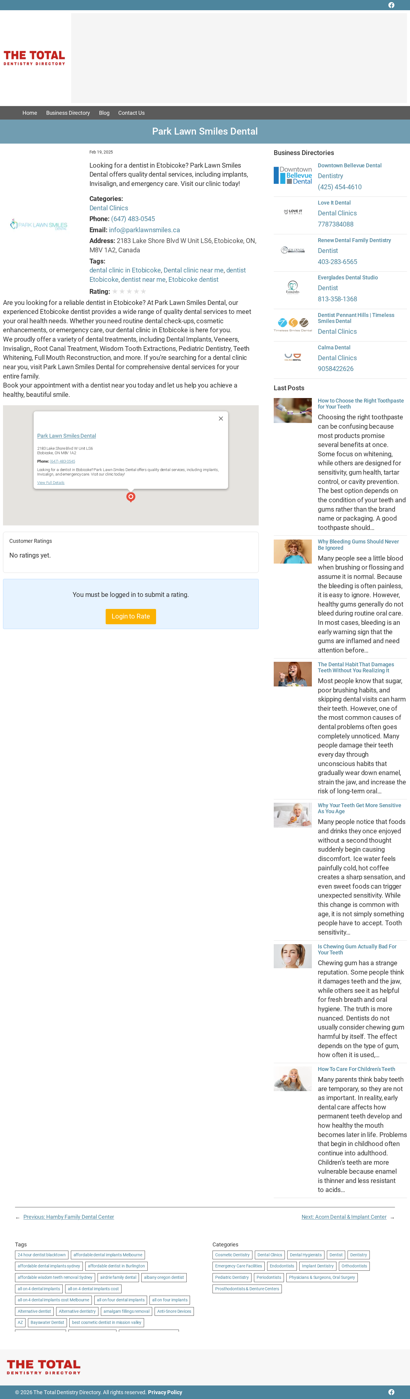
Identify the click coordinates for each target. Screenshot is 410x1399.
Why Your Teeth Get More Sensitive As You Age (359, 808)
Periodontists (269, 1277)
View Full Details (51, 482)
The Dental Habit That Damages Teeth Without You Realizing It (356, 667)
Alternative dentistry (77, 1311)
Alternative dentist (34, 1311)
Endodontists (282, 1266)
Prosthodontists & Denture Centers (247, 1288)
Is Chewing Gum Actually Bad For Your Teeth (357, 950)
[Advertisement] (239, 61)
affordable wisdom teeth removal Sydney (55, 1277)
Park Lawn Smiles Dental (66, 436)
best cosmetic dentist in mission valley (106, 1322)
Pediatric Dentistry (232, 1277)
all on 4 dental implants (39, 1288)
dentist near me (143, 279)
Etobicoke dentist (193, 279)
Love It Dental (334, 203)
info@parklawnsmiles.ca (144, 230)
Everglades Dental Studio (348, 278)
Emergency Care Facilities (238, 1266)
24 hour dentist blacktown (42, 1254)
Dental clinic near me (194, 270)
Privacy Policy (165, 1392)
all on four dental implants (120, 1299)
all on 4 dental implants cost (93, 1288)
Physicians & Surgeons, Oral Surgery (322, 1277)
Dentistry (330, 176)
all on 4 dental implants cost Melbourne (53, 1299)
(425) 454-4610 (340, 187)
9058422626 (336, 369)
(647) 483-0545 (133, 219)
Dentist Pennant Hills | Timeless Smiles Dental (356, 318)
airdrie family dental (118, 1277)
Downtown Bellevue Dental (350, 166)
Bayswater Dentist (47, 1322)
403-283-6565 (337, 262)
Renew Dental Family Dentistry (354, 240)
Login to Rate (131, 616)
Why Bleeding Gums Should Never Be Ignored (358, 545)
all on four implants (169, 1299)
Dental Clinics (108, 208)
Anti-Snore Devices (174, 1311)
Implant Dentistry (317, 1266)
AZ (20, 1322)
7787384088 (336, 224)
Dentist (328, 250)
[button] (130, 498)
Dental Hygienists (306, 1254)
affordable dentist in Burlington (116, 1266)
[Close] (221, 418)
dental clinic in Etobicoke (125, 270)
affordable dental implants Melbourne (108, 1254)
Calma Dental (334, 348)
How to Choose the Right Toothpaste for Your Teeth (361, 404)
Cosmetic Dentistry (232, 1254)
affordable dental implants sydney (49, 1266)
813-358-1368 (337, 299)
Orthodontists (354, 1266)
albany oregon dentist (164, 1277)
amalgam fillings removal (126, 1311)
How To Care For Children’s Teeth (356, 1069)
